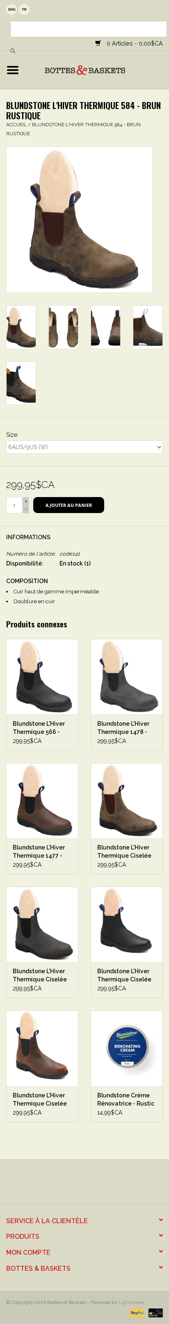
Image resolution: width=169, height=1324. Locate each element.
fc (24, 9)
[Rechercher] (12, 51)
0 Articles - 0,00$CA (134, 43)
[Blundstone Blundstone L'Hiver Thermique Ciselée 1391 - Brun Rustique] (127, 800)
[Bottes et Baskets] (97, 69)
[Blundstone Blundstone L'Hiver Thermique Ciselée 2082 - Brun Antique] (42, 1048)
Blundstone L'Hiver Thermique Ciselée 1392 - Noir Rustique (41, 975)
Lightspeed (131, 1302)
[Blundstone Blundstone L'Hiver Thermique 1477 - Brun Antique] (42, 800)
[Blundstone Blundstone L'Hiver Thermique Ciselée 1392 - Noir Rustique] (42, 924)
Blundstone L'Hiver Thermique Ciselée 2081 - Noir (124, 975)
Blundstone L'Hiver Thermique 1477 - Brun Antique (39, 852)
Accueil (16, 124)
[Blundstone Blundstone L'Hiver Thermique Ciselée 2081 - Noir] (127, 924)
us (11, 9)
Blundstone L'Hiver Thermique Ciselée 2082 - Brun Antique (41, 1100)
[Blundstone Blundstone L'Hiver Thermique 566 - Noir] (42, 676)
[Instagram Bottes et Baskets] (91, 1184)
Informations (28, 537)
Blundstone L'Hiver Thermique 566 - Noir (39, 728)
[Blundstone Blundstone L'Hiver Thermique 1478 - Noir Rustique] (127, 676)
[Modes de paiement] (136, 1312)
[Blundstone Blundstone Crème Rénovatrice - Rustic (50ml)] (127, 1048)
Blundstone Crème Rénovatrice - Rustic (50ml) (125, 1100)
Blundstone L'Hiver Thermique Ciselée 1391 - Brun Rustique (126, 852)
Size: (12, 434)
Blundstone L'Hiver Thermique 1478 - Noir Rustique (123, 728)
